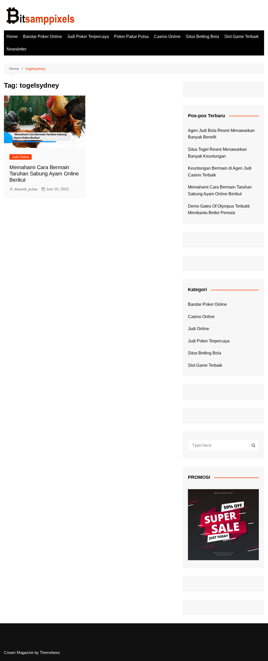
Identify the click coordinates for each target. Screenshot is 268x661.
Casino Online (167, 36)
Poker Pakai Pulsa (131, 36)
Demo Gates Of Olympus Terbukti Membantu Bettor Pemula (219, 209)
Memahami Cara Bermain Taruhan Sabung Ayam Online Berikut (44, 173)
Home (12, 36)
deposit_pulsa (25, 189)
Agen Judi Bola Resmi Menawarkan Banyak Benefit (221, 134)
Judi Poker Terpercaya (88, 36)
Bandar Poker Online (42, 36)
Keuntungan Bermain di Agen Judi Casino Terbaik (220, 171)
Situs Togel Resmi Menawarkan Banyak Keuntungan (217, 152)
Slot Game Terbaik (241, 36)
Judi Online (20, 157)
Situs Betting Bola (202, 36)
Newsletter (16, 49)
